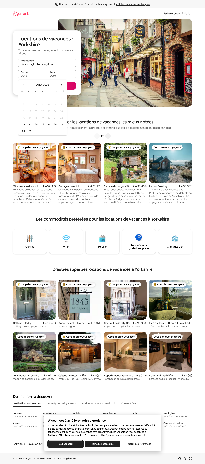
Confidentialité (43, 458)
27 (49, 124)
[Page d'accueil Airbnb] (21, 13)
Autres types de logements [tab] (61, 403)
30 (23, 131)
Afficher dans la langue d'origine (133, 4)
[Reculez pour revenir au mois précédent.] (24, 85)
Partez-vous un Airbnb (176, 13)
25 (36, 124)
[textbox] (32, 76)
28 (55, 124)
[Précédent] (97, 136)
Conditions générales (65, 458)
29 (61, 124)
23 (23, 124)
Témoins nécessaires (103, 443)
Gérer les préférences (139, 443)
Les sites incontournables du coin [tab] (98, 403)
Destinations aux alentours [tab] (27, 403)
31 (30, 131)
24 (30, 124)
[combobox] (47, 64)
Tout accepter (65, 443)
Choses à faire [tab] (128, 403)
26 (42, 124)
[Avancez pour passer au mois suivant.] (61, 85)
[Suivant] (108, 136)
